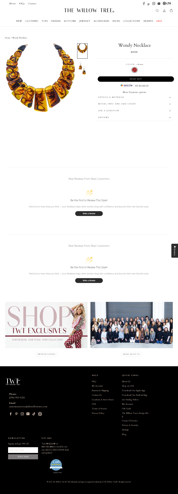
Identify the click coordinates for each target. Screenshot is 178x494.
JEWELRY (84, 21)
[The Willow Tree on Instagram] (153, 4)
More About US (131, 354)
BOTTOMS (70, 21)
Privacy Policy (98, 413)
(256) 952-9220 (17, 397)
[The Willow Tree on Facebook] (144, 4)
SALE (159, 21)
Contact (32, 3)
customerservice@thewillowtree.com (28, 406)
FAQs (22, 3)
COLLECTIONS (131, 21)
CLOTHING (31, 21)
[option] (40, 95)
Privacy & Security (130, 425)
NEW (19, 21)
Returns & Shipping (100, 390)
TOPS (45, 21)
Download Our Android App (134, 395)
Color (134, 64)
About (12, 3)
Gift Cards (126, 408)
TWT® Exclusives (46, 354)
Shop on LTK (128, 386)
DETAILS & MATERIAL (111, 97)
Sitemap (125, 430)
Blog (124, 434)
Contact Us (97, 395)
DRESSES (56, 21)
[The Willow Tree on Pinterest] (148, 4)
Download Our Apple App (133, 390)
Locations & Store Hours (103, 399)
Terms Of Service (130, 421)
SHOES (116, 21)
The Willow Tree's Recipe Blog (135, 414)
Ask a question (108, 110)
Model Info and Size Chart (117, 104)
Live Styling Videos (130, 399)
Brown (134, 70)
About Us (126, 381)
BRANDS (148, 21)
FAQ (94, 381)
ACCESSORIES (101, 21)
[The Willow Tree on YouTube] (159, 4)
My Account (97, 386)
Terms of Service (99, 408)
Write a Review (89, 213)
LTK (94, 404)
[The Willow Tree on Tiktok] (33, 413)
